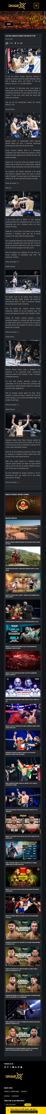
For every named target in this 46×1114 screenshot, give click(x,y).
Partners (15, 1096)
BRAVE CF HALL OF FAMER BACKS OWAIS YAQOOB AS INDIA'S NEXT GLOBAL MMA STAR (23, 727)
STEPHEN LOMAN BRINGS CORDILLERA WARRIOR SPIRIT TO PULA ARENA (22, 569)
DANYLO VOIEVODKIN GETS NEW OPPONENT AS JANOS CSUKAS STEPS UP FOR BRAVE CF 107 (22, 969)
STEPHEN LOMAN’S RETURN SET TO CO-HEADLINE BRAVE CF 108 (22, 622)
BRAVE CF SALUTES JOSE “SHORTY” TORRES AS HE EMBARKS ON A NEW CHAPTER (23, 596)
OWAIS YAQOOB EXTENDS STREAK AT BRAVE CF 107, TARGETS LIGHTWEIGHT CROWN (21, 784)
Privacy (24, 1091)
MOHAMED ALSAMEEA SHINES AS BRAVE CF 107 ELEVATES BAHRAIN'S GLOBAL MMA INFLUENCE (21, 753)
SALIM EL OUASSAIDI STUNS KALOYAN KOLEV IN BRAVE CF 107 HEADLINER (22, 810)
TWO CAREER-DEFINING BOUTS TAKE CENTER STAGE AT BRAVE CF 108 (22, 700)
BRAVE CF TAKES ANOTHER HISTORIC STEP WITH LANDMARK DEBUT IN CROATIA (21, 674)
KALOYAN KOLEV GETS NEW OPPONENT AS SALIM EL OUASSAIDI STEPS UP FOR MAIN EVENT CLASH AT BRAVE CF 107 (22, 1049)
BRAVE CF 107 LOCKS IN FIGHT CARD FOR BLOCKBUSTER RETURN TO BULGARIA (22, 890)
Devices (7, 1096)
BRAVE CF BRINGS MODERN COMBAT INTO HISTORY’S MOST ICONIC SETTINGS (23, 543)
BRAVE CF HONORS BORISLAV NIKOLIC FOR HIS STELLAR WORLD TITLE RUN (22, 916)
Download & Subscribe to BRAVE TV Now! (24, 1112)
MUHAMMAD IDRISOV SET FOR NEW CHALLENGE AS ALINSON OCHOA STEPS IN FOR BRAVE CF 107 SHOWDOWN (23, 996)
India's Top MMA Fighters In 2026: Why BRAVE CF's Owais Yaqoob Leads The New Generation (21, 863)
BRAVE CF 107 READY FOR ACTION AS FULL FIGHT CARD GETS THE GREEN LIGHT (22, 837)
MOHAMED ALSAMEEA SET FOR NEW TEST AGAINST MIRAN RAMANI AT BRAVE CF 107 (23, 943)
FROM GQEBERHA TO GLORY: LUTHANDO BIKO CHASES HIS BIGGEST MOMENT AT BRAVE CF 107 (23, 1022)
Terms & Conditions (11, 1091)
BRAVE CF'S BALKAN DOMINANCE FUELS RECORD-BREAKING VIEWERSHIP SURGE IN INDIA (21, 647)
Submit (28, 1105)
